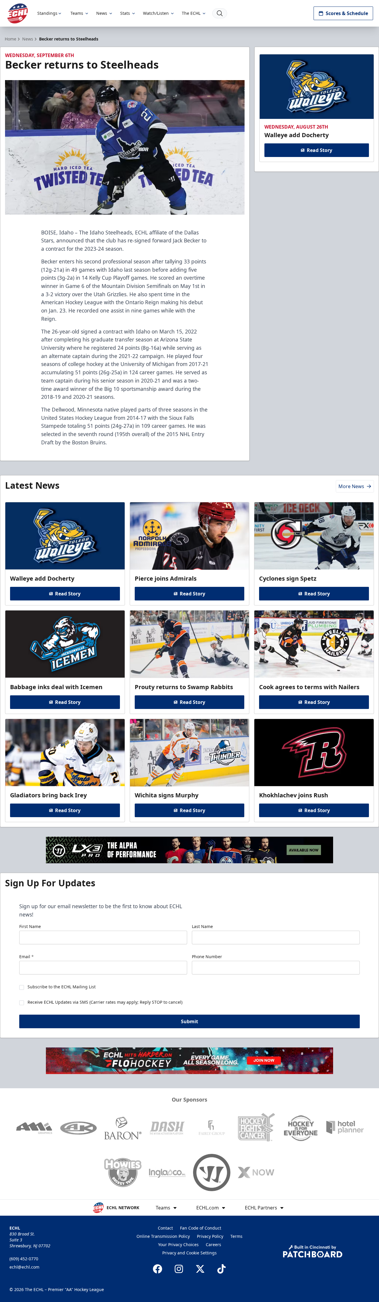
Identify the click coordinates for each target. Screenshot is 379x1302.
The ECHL (191, 13)
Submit (189, 1021)
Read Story (319, 150)
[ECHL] (17, 13)
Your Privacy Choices (178, 1244)
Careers (213, 1244)
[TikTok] (221, 1269)
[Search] (219, 13)
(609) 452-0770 (23, 1258)
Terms (236, 1236)
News (101, 13)
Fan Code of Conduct (200, 1228)
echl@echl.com (24, 1267)
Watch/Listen (156, 13)
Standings (47, 13)
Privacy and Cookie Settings (189, 1253)
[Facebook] (157, 1269)
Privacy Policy (210, 1236)
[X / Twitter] (200, 1269)
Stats (125, 13)
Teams (76, 13)
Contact (165, 1228)
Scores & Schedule (347, 13)
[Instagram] (179, 1269)
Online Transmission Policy (163, 1236)
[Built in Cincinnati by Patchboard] (312, 1251)
